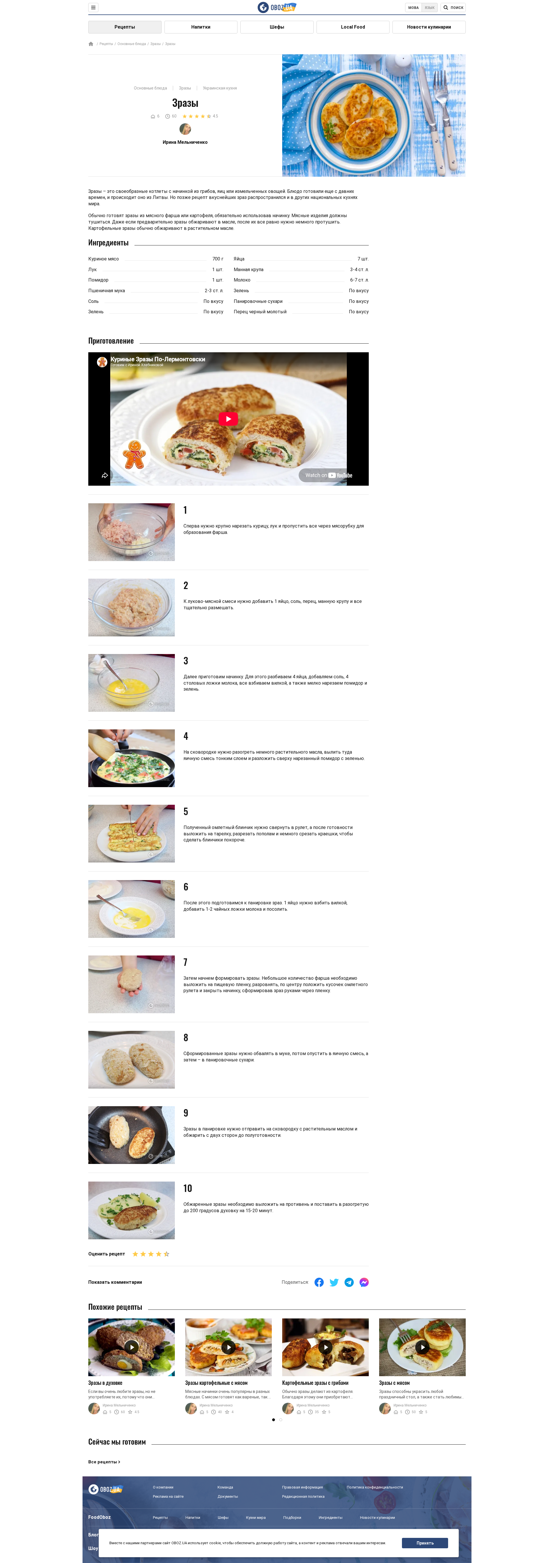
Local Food (353, 27)
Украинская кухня (220, 88)
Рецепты (125, 27)
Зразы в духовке (105, 1382)
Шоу (93, 1548)
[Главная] (91, 44)
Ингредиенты (330, 1517)
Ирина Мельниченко (119, 1405)
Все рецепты (102, 1462)
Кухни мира (256, 1517)
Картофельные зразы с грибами (315, 1382)
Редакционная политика (303, 1496)
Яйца (239, 259)
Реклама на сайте (168, 1496)
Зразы (155, 44)
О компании (163, 1487)
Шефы (277, 27)
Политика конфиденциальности (375, 1487)
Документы (228, 1496)
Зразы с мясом (394, 1382)
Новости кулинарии (429, 27)
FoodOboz (99, 1517)
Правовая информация (302, 1487)
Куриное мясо (103, 259)
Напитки (200, 27)
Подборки (292, 1517)
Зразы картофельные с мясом (216, 1382)
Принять (425, 1543)
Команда (225, 1487)
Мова (413, 8)
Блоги (95, 1535)
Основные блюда (131, 44)
